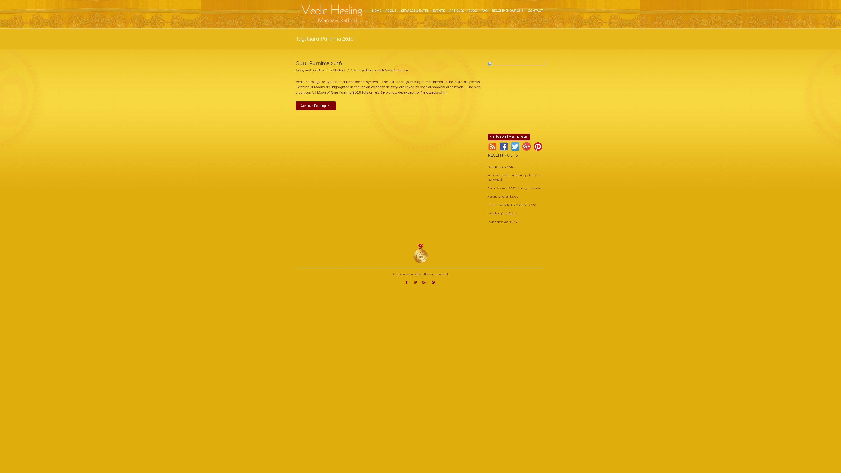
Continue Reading (314, 106)
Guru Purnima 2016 (319, 63)
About (391, 10)
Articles (456, 10)
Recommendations (507, 10)
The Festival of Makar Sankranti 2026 (512, 205)
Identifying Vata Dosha (502, 213)
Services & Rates (415, 10)
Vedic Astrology (396, 70)
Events (439, 10)
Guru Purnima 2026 (501, 167)
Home (376, 10)
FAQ (485, 10)
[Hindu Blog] (420, 253)
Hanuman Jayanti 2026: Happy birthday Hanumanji (514, 177)
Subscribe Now (509, 137)
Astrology (358, 70)
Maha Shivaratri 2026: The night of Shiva (514, 188)
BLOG (472, 10)
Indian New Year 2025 (502, 222)
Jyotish (379, 70)
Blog (369, 70)
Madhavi (339, 70)
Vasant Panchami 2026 (503, 196)
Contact (535, 10)
